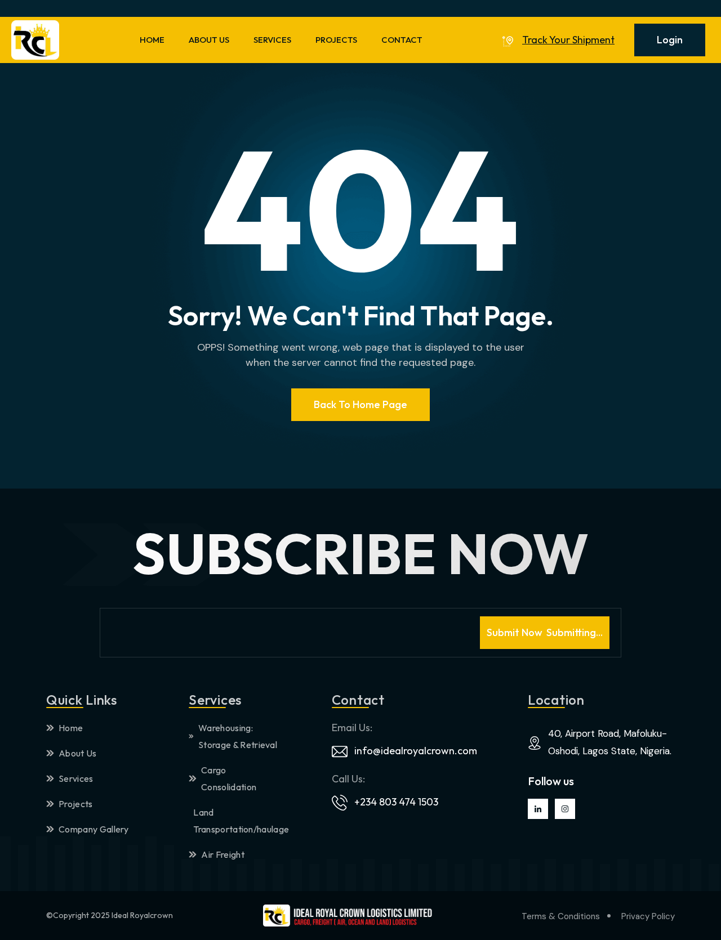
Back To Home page (360, 404)
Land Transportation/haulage (237, 821)
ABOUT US (209, 39)
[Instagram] (565, 809)
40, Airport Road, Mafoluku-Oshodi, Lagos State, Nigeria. (609, 742)
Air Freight (222, 854)
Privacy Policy (648, 916)
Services (76, 778)
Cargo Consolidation (228, 778)
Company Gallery (94, 829)
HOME (152, 39)
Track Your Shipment (568, 40)
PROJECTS (336, 39)
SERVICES (272, 39)
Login (670, 39)
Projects (76, 803)
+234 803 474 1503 (396, 801)
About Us (78, 753)
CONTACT (401, 39)
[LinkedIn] (538, 809)
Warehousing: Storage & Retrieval (237, 736)
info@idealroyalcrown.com (415, 750)
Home (71, 727)
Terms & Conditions (561, 916)
